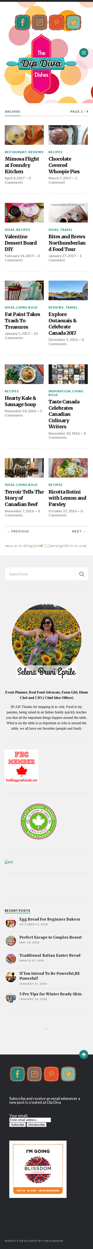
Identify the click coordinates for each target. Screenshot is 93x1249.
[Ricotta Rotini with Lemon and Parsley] (68, 468)
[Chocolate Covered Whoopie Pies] (68, 135)
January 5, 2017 (17, 333)
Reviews (36, 152)
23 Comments (21, 335)
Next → (79, 531)
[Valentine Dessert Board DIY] (24, 213)
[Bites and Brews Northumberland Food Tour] (68, 213)
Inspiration (60, 391)
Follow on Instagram (49, 1037)
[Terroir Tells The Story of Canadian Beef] (24, 468)
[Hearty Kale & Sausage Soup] (24, 374)
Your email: (18, 1115)
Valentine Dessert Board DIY (21, 243)
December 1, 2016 (63, 339)
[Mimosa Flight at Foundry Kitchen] (24, 135)
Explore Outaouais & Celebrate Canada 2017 (63, 323)
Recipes (56, 152)
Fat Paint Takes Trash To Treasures (22, 320)
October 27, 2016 (63, 511)
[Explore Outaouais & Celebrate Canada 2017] (68, 290)
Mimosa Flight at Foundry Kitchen (22, 165)
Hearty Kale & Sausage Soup (20, 401)
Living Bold (27, 307)
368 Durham (53, 1240)
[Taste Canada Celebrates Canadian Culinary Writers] (68, 374)
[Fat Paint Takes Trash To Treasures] (24, 290)
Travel (66, 230)
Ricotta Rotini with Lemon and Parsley (67, 498)
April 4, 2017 (15, 178)
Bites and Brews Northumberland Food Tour (67, 243)
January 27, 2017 (62, 256)
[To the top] (83, 1054)
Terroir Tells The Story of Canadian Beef (24, 498)
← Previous (18, 531)
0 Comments (18, 180)
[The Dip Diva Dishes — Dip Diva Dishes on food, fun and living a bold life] (46, 52)
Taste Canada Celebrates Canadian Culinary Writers (64, 414)
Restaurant (16, 152)
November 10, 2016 (64, 433)
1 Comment (63, 180)
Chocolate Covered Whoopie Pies (64, 165)
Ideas (10, 230)
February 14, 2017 (19, 256)
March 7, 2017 (60, 178)
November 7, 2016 (19, 511)
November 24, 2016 (20, 411)
